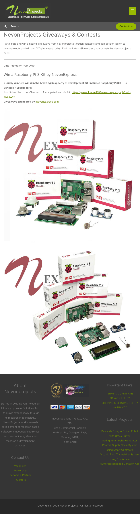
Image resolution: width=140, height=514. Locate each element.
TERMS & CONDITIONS (119, 393)
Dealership (20, 470)
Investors (20, 479)
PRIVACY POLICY (120, 398)
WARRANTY (120, 407)
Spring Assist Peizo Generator (119, 440)
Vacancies (20, 465)
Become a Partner (20, 475)
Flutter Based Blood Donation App (119, 463)
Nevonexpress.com (47, 101)
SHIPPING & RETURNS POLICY (120, 402)
